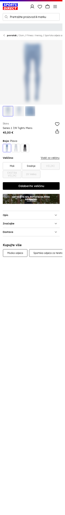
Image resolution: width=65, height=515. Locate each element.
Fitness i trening (34, 35)
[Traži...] (6, 17)
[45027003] (25, 148)
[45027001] (16, 148)
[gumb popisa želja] (40, 6)
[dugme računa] (32, 6)
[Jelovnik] (55, 6)
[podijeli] (57, 131)
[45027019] (7, 148)
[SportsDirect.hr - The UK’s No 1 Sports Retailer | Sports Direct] (10, 6)
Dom (21, 35)
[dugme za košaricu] (47, 6)
